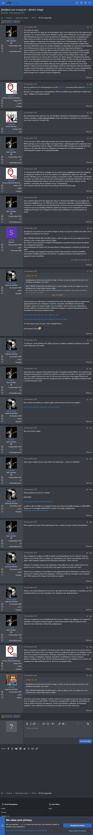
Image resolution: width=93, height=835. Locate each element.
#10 (90, 369)
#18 (90, 616)
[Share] (87, 27)
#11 (91, 399)
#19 (90, 647)
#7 (91, 228)
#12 (90, 428)
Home (3, 808)
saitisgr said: (30, 276)
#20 (90, 675)
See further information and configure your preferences (26, 830)
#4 (91, 138)
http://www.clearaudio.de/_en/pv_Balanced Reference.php (45, 319)
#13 (90, 459)
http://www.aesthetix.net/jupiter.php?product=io (42, 407)
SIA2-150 (62, 87)
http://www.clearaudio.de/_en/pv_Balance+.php (41, 315)
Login (50, 808)
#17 (90, 588)
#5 (91, 169)
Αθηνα (19, 698)
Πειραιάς (18, 293)
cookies (21, 824)
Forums (3, 812)
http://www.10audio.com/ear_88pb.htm (38, 501)
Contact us (5, 816)
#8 (91, 271)
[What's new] (85, 3)
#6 (91, 198)
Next (15, 22)
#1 (91, 27)
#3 (91, 113)
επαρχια (18, 106)
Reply (90, 77)
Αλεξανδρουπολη (15, 51)
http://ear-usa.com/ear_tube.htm (36, 510)
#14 (90, 489)
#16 (90, 553)
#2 (91, 84)
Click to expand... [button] (58, 295)
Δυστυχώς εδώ (16, 250)
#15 (90, 522)
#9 (91, 340)
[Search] (89, 3)
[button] (3, 3)
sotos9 (5, 13)
